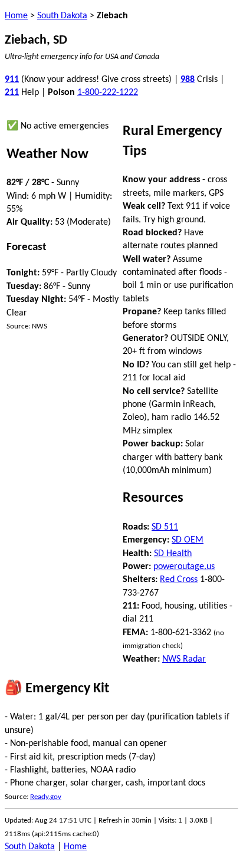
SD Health (173, 553)
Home (16, 16)
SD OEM (187, 540)
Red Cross (179, 579)
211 (12, 92)
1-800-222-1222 (107, 92)
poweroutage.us (184, 566)
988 (187, 79)
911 (12, 79)
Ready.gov (45, 797)
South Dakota (62, 16)
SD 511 (165, 527)
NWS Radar (184, 659)
